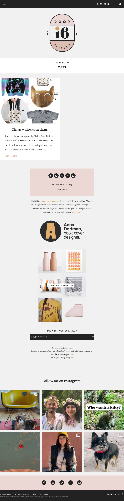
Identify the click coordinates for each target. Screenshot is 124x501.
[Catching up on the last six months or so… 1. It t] (62, 452)
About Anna (59, 184)
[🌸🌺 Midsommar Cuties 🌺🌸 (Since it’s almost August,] (62, 410)
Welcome (76, 212)
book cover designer (51, 201)
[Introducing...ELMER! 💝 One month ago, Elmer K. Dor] (20, 410)
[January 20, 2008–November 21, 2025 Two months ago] (104, 452)
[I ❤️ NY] (20, 452)
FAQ (70, 184)
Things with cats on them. (30, 129)
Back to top (114, 494)
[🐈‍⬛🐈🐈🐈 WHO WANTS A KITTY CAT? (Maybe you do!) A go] (104, 410)
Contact (62, 189)
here (72, 357)
